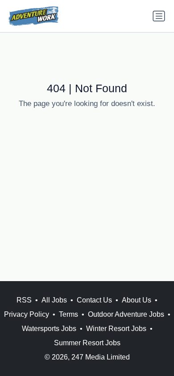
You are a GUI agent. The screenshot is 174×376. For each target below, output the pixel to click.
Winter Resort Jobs (116, 328)
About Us (136, 300)
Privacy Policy (26, 314)
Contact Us (94, 300)
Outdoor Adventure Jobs (126, 314)
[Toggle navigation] (158, 16)
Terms (68, 314)
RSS (24, 300)
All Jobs (54, 300)
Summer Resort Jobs (87, 343)
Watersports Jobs (49, 328)
